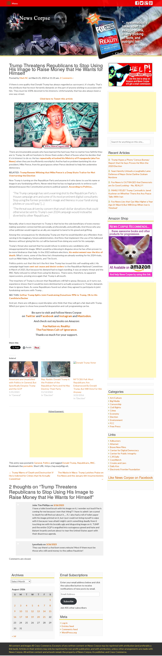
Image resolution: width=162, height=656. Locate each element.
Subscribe (68, 601)
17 (20, 617)
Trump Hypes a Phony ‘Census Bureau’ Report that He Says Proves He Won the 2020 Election (129, 162)
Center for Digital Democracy (124, 450)
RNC (92, 462)
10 (20, 611)
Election (114, 417)
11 (26, 611)
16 (15, 617)
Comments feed (70, 629)
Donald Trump (69, 462)
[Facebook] (137, 3)
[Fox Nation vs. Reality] (117, 35)
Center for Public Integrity (123, 453)
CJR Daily (114, 456)
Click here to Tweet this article (56, 98)
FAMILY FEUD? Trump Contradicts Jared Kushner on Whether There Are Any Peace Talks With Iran (129, 193)
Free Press (115, 426)
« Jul (14, 636)
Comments (67, 78)
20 (38, 617)
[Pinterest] (151, 3)
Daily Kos (114, 466)
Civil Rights (115, 407)
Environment (116, 420)
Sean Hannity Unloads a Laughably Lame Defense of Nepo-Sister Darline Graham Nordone (129, 174)
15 (50, 611)
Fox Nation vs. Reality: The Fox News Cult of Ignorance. (56, 328)
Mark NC (24, 78)
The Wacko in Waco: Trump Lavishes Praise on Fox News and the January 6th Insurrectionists (80, 475)
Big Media (115, 401)
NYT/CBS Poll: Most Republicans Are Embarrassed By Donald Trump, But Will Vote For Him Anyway (87, 385)
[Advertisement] (56, 435)
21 (44, 617)
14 (44, 611)
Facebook (47, 316)
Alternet (114, 444)
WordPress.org (69, 632)
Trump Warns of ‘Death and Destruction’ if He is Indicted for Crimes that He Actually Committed (31, 475)
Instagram (65, 316)
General (38, 462)
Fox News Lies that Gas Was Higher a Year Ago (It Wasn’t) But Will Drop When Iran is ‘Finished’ (130, 204)
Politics (46, 462)
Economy (114, 413)
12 (32, 611)
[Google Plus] (146, 3)
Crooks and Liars (118, 463)
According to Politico (80, 186)
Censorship (115, 404)
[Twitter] (142, 3)
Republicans (83, 462)
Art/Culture (116, 397)
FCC (112, 423)
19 (32, 617)
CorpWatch (115, 459)
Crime (113, 410)
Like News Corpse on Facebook (130, 477)
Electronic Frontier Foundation (125, 469)
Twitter (30, 316)
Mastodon (84, 316)
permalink (28, 466)
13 (38, 611)
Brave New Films (118, 447)
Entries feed (68, 626)
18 (26, 617)
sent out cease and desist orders (46, 266)
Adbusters (115, 440)
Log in (65, 623)
